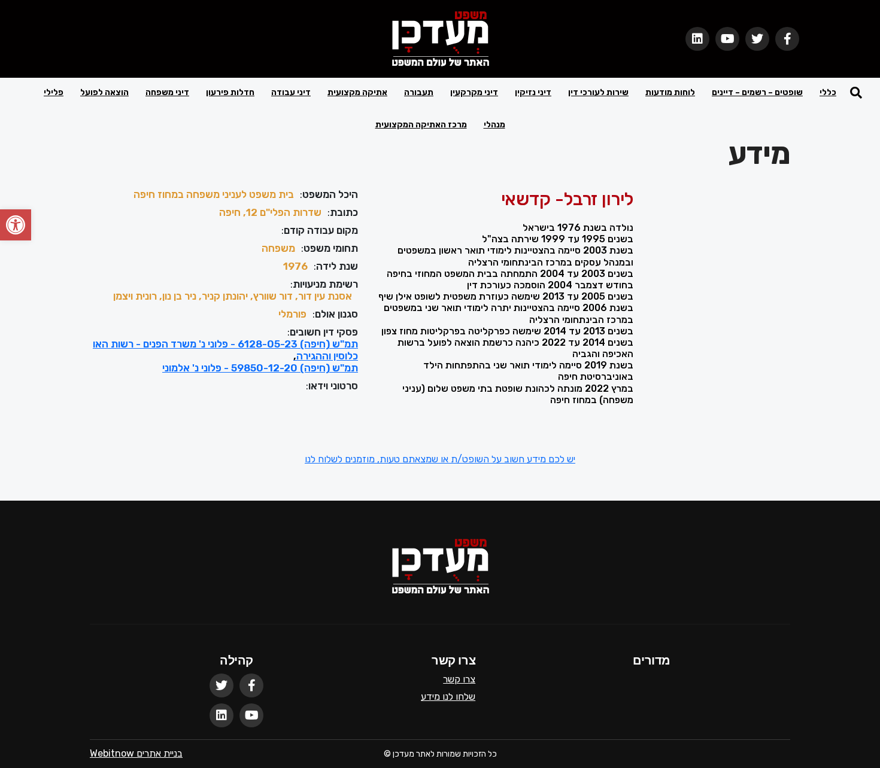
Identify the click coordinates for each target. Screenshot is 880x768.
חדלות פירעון (230, 92)
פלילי (53, 92)
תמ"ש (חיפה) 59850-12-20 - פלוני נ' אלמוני (260, 368)
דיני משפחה (167, 92)
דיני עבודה (291, 92)
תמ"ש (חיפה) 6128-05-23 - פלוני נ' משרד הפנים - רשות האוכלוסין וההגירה (225, 350)
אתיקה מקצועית (357, 92)
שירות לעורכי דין (598, 92)
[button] (15, 224)
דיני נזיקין (533, 92)
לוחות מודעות (670, 92)
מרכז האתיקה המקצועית (421, 125)
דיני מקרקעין (474, 92)
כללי (828, 92)
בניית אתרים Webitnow (136, 753)
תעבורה (418, 92)
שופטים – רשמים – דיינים (757, 92)
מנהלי (494, 125)
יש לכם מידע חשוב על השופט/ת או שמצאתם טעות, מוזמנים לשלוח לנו (440, 459)
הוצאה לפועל (104, 92)
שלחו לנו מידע (448, 696)
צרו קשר (459, 679)
